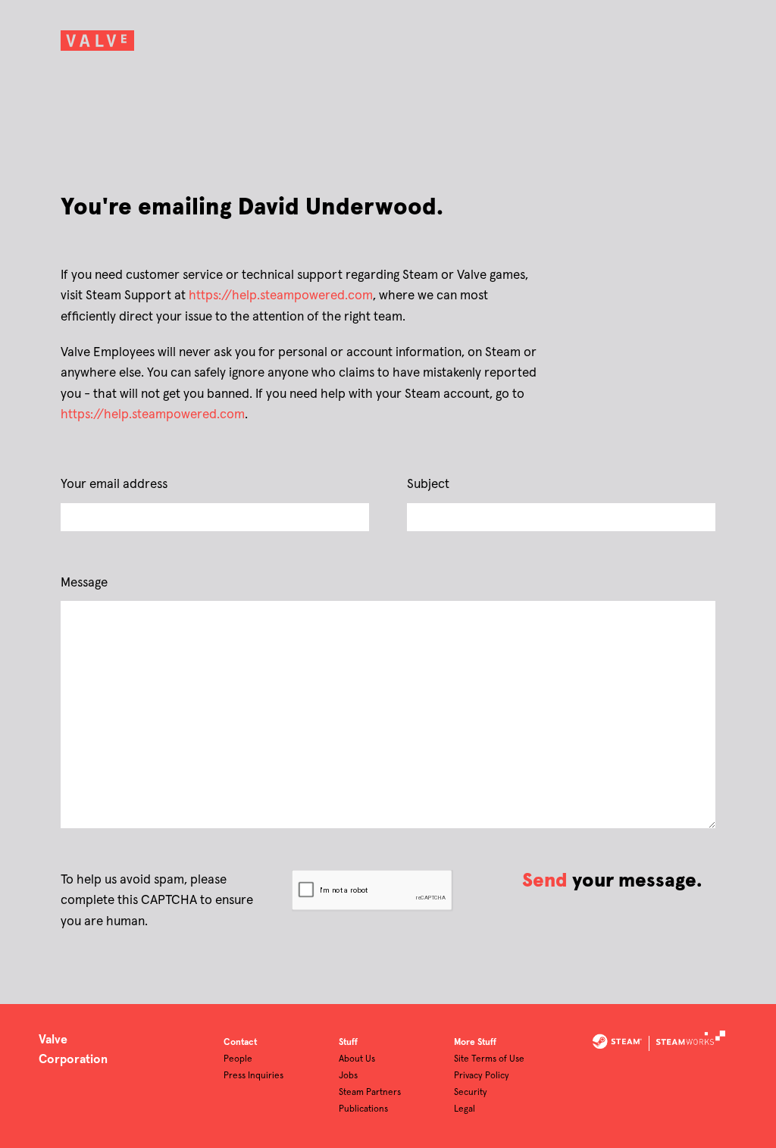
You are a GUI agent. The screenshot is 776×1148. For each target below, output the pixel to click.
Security (470, 1092)
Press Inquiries (253, 1076)
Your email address (114, 484)
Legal (464, 1109)
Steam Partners (370, 1092)
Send (545, 880)
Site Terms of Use (489, 1059)
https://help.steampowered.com (281, 295)
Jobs (348, 1076)
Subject (428, 484)
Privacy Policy (481, 1076)
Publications (363, 1109)
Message (84, 583)
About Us (357, 1059)
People (238, 1059)
